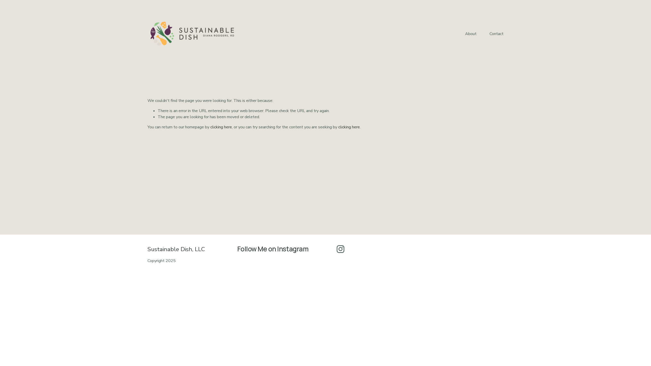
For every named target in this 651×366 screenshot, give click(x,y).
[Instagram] (340, 249)
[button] (252, 295)
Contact (497, 34)
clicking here (221, 127)
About (471, 34)
